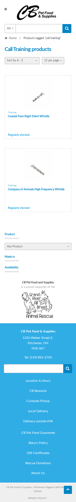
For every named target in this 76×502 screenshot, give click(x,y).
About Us (38, 473)
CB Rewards (38, 390)
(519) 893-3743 (41, 357)
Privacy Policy (37, 498)
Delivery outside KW (38, 421)
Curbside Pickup (38, 401)
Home (13, 38)
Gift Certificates (38, 453)
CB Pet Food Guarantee (38, 432)
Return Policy (38, 443)
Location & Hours (38, 380)
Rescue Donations (38, 463)
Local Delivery (38, 411)
